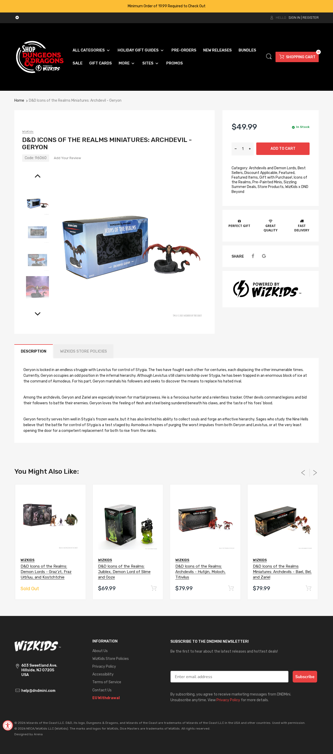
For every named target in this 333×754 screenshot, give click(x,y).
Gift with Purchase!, (276, 177)
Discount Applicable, (261, 173)
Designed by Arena (28, 734)
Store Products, (271, 187)
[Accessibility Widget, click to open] (8, 725)
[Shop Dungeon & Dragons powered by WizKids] (39, 56)
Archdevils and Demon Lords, (273, 168)
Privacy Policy (228, 700)
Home (19, 100)
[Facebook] (252, 256)
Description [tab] (33, 351)
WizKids (28, 131)
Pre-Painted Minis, (267, 182)
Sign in (294, 18)
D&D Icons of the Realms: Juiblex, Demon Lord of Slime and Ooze (124, 572)
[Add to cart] (154, 588)
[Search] (269, 56)
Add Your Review (67, 158)
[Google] (264, 256)
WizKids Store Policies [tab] (83, 351)
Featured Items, (245, 177)
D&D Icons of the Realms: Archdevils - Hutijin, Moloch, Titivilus (200, 572)
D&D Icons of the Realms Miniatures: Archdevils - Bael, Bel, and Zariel (282, 572)
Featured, (287, 173)
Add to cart (283, 148)
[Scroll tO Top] (323, 745)
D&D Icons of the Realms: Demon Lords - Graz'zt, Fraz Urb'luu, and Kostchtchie (46, 572)
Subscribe (305, 677)
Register (311, 18)
